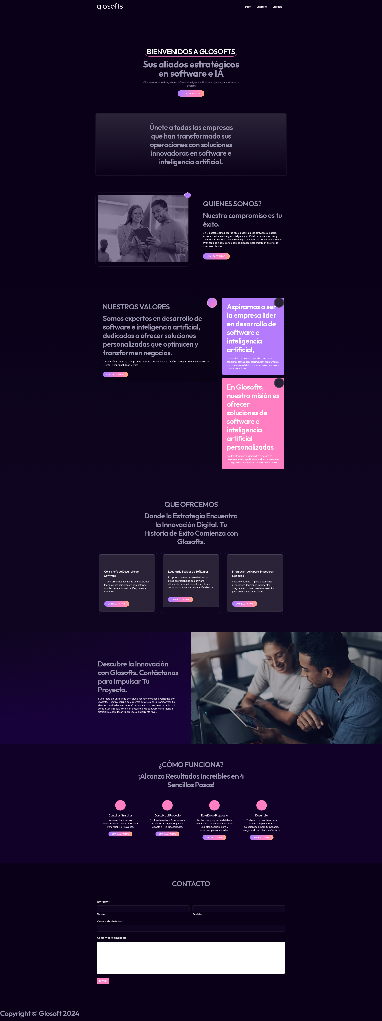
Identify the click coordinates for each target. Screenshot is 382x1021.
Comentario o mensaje (112, 937)
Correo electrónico (110, 921)
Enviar (103, 980)
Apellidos (197, 914)
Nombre (101, 914)
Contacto (277, 6)
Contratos (262, 6)
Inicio (248, 6)
